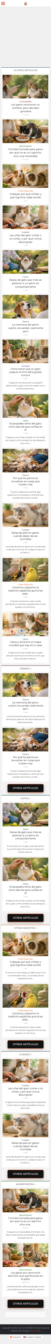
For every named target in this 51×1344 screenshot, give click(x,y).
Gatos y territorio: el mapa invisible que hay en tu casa (25, 644)
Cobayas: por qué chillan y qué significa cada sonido (25, 963)
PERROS (25, 668)
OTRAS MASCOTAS (24, 928)
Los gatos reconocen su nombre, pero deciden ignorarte (25, 108)
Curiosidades (26, 101)
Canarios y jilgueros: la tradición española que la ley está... (25, 590)
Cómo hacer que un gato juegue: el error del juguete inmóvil (25, 372)
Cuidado (25, 232)
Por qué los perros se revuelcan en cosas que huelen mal (25, 481)
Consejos (25, 366)
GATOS (25, 798)
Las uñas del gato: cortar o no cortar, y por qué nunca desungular (25, 239)
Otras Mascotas (25, 191)
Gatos (25, 277)
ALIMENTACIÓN (24, 1184)
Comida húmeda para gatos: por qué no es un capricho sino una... (25, 1221)
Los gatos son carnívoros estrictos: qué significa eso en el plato (25, 1276)
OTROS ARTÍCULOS (25, 788)
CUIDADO (24, 1054)
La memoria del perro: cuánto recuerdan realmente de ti (25, 328)
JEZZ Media (35, 1331)
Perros (25, 321)
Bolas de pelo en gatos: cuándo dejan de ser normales (25, 536)
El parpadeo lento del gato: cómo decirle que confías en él (26, 426)
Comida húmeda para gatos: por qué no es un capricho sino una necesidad (25, 153)
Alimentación (25, 146)
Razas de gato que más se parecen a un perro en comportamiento (25, 283)
